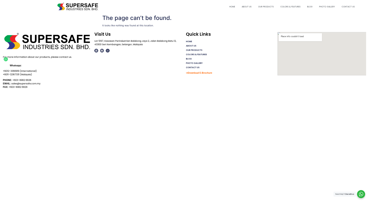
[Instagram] (108, 51)
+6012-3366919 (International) (20, 71)
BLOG (309, 6)
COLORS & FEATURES (290, 6)
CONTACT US (348, 6)
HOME (232, 6)
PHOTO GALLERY (327, 6)
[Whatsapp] (6, 59)
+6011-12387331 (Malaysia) (17, 74)
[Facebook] (102, 51)
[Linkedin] (96, 51)
